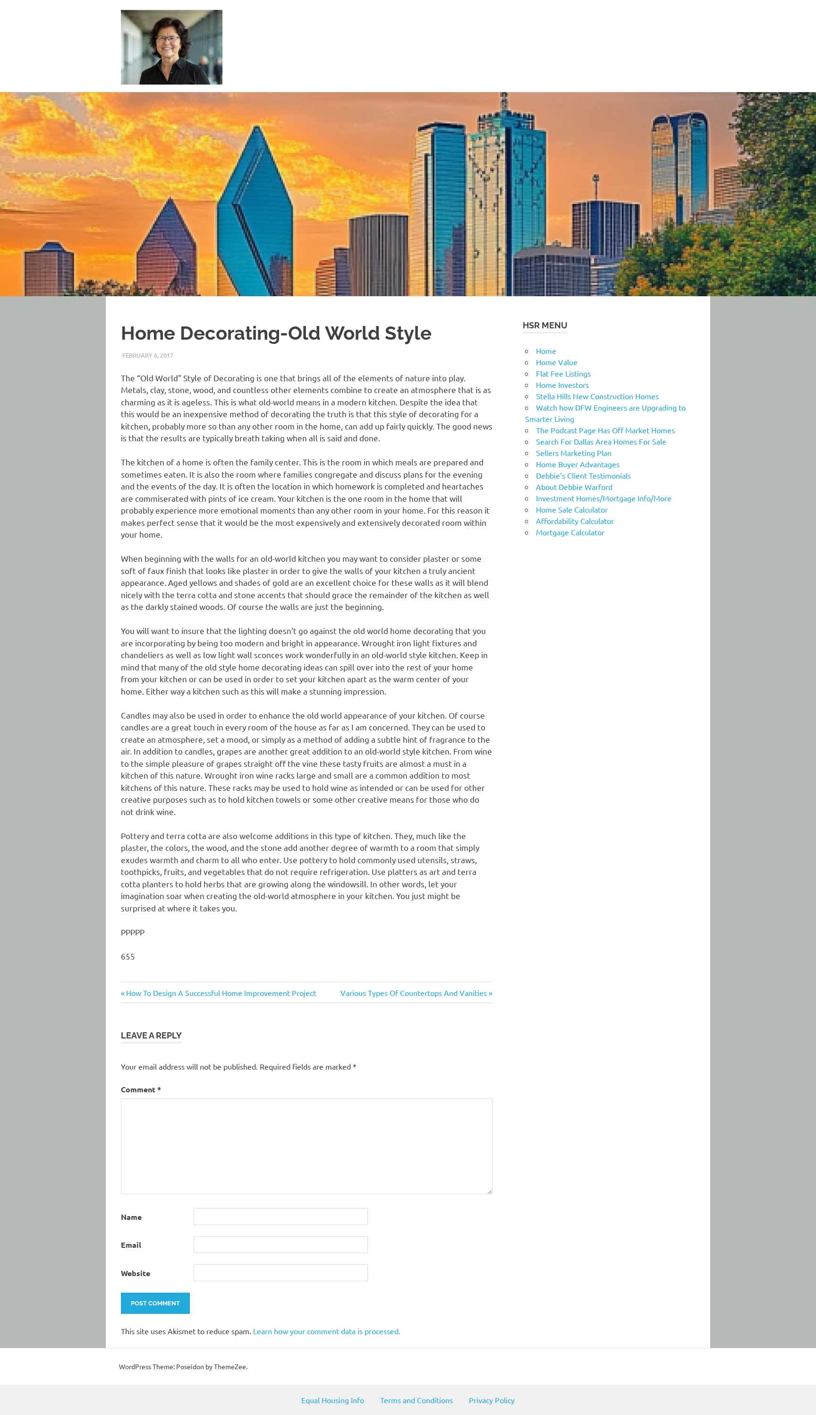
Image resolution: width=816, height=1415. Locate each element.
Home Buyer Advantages (578, 464)
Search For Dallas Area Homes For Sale (601, 441)
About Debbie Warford (574, 486)
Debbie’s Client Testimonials (583, 475)
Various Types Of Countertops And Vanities (413, 992)
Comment (141, 1089)
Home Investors (562, 384)
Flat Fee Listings (563, 373)
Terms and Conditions (416, 1400)
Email (131, 1245)
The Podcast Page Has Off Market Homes (605, 430)
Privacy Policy (492, 1400)
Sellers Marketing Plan (574, 452)
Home (546, 350)
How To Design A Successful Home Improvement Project (221, 992)
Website (135, 1273)
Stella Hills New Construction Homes (597, 396)
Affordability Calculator (575, 520)
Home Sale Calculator (572, 509)
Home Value (557, 362)
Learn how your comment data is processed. (326, 1331)
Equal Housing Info (332, 1400)
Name (131, 1217)
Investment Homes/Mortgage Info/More (604, 498)
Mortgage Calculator (570, 532)
